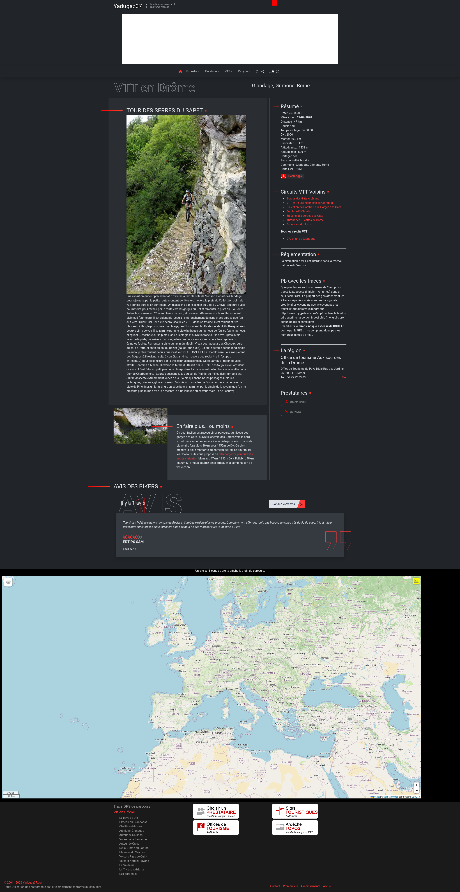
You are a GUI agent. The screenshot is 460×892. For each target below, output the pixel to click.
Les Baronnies (128, 873)
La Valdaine (126, 865)
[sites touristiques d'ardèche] (295, 811)
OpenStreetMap (390, 797)
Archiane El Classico (299, 211)
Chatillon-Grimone (130, 826)
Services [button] (295, 411)
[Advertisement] (230, 39)
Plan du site (290, 886)
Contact (275, 886)
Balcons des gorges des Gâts (304, 215)
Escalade (211, 71)
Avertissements (310, 886)
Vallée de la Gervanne (133, 839)
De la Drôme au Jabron (134, 848)
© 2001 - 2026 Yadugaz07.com (23, 882)
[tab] (313, 402)
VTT (227, 71)
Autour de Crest (129, 843)
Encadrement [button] (299, 401)
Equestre (191, 71)
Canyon (243, 71)
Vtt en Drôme (124, 812)
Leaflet (376, 797)
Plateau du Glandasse (133, 822)
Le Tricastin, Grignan (132, 869)
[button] (257, 71)
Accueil (327, 886)
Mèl (344, 377)
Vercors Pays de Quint (133, 856)
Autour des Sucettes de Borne (305, 220)
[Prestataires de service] (216, 811)
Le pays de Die (128, 817)
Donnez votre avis (283, 504)
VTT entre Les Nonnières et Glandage (310, 203)
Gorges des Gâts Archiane (302, 198)
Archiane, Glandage (131, 830)
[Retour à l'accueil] (180, 71)
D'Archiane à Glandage (300, 238)
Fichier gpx (295, 176)
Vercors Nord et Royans (134, 861)
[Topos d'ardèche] (295, 827)
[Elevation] (416, 581)
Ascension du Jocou (299, 224)
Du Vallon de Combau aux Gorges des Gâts (313, 207)
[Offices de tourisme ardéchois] (216, 827)
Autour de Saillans (130, 835)
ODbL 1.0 (416, 797)
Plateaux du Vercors (132, 852)
